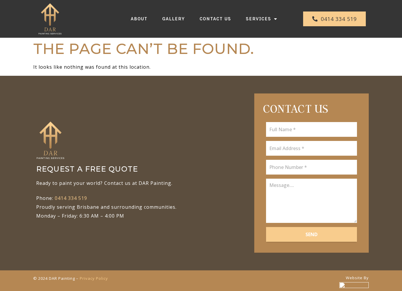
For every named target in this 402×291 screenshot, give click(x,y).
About (139, 19)
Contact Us (215, 19)
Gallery (173, 19)
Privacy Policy (94, 278)
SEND (311, 234)
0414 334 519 (72, 198)
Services (258, 19)
